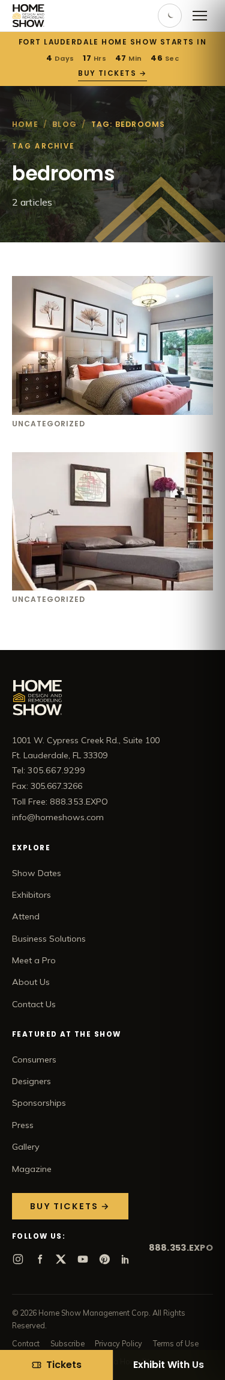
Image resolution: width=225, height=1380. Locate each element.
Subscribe (67, 1343)
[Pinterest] (104, 1259)
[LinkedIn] (126, 1259)
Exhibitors (31, 894)
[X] (61, 1259)
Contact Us (34, 1004)
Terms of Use (176, 1343)
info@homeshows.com (58, 817)
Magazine (32, 1169)
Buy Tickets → (112, 73)
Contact (26, 1343)
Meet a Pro (34, 960)
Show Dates (36, 873)
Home (25, 124)
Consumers (34, 1059)
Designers (31, 1081)
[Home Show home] (28, 16)
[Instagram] (18, 1259)
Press (23, 1125)
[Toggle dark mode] (170, 16)
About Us (31, 982)
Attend (26, 916)
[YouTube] (83, 1259)
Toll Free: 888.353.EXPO (60, 801)
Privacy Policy (118, 1343)
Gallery (26, 1146)
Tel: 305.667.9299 (48, 770)
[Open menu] (200, 15)
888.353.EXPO (181, 1248)
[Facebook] (40, 1259)
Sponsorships (39, 1102)
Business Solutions (49, 938)
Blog (64, 124)
